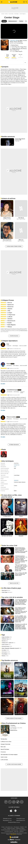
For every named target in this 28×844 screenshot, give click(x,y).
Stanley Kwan (14, 45)
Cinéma (6, 13)
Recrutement (16, 827)
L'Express (9, 308)
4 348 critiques (16, 391)
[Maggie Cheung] (7, 208)
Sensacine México (12, 822)
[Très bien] (4, 302)
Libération (9, 318)
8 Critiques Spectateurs (14, 444)
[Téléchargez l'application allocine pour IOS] (12, 810)
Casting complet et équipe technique (14, 246)
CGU (26, 827)
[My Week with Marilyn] (7, 526)
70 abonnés (9, 345)
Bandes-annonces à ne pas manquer (14, 718)
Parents (5, 655)
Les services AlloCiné (9, 831)
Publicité (22, 827)
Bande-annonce (13, 730)
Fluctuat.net (10, 306)
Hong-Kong (16, 463)
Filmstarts (5, 818)
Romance (20, 41)
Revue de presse (24, 330)
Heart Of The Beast (5, 749)
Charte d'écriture (22, 829)
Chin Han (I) (23, 48)
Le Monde (9, 316)
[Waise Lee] (21, 230)
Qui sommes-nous (9, 827)
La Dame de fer (7, 516)
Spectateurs (14, 54)
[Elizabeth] (21, 526)
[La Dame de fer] (7, 507)
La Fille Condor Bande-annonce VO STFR (7, 695)
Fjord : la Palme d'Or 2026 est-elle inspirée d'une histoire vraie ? (21, 574)
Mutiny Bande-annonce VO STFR (21, 678)
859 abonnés (9, 418)
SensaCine (19, 818)
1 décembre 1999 (14, 40)
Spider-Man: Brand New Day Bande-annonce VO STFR (21, 713)
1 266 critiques (15, 345)
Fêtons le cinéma (11, 417)
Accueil (2, 13)
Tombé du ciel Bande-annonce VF (21, 695)
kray (8, 344)
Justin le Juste (4, 757)
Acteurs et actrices (8, 198)
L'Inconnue (3, 751)
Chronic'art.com (11, 320)
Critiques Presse (7, 300)
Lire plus (3, 383)
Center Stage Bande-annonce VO (20, 139)
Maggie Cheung (16, 48)
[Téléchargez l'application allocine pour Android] (16, 810)
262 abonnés (9, 365)
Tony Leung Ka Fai (14, 49)
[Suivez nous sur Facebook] (6, 802)
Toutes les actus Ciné (14, 583)
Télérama (9, 326)
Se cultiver (5, 650)
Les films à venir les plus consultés (14, 764)
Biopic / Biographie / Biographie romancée (11, 648)
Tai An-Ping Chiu (16, 46)
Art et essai (6, 652)
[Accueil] (12, 2)
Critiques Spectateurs (9, 341)
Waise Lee (21, 239)
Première (9, 322)
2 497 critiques (16, 365)
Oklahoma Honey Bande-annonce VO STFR (7, 678)
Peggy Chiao (23, 46)
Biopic (11, 41)
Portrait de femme (7, 646)
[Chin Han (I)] (21, 208)
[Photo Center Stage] (4, 454)
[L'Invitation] (5, 731)
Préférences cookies (20, 828)
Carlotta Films (16, 464)
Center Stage (7, 592)
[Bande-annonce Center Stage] (5, 45)
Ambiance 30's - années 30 (8, 642)
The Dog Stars (4, 739)
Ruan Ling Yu (6, 590)
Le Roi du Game (4, 759)
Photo (3, 449)
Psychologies (6, 653)
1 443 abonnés (9, 391)
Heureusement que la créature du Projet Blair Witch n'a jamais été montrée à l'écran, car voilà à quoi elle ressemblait (21, 550)
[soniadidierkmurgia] (3, 391)
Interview (5, 640)
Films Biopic (16, 13)
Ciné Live (9, 302)
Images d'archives (7, 637)
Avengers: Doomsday (5, 744)
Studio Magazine (11, 324)
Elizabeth (21, 535)
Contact (2, 827)
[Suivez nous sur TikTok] (18, 802)
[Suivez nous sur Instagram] (14, 802)
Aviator (21, 516)
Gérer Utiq (16, 831)
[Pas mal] (4, 320)
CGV (5, 828)
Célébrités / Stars (6, 638)
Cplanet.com (10, 304)
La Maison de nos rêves (6, 741)
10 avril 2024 (20, 43)
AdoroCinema (19, 820)
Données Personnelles (5, 829)
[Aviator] (21, 507)
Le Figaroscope (11, 314)
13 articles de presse (14, 335)
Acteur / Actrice (6, 644)
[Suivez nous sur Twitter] (10, 802)
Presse (7, 54)
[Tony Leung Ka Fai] (7, 230)
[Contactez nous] (22, 802)
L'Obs (8, 310)
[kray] (3, 344)
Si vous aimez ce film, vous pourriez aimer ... (11, 496)
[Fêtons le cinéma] (3, 417)
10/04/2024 (16, 480)
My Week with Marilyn (7, 535)
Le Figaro (9, 312)
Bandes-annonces (8, 136)
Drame (15, 41)
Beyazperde (6, 820)
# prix (15, 466)
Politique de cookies (11, 828)
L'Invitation (12, 725)
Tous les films (11, 13)
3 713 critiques (16, 418)
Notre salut (3, 746)
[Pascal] (3, 364)
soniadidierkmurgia (12, 389)
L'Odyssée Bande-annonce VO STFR (7, 713)
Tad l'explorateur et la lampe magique (9, 754)
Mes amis (20, 54)
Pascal (8, 363)
